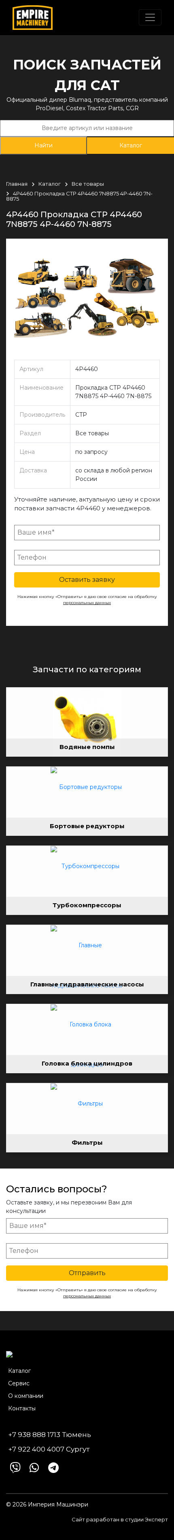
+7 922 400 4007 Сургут (48, 1449)
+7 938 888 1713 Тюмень (49, 1435)
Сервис (19, 1383)
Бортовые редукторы (87, 826)
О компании (25, 1395)
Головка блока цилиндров (87, 1063)
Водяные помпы (87, 747)
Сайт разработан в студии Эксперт (120, 1519)
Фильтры (87, 1142)
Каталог (130, 145)
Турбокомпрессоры (87, 905)
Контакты (22, 1408)
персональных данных (87, 602)
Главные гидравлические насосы (87, 984)
